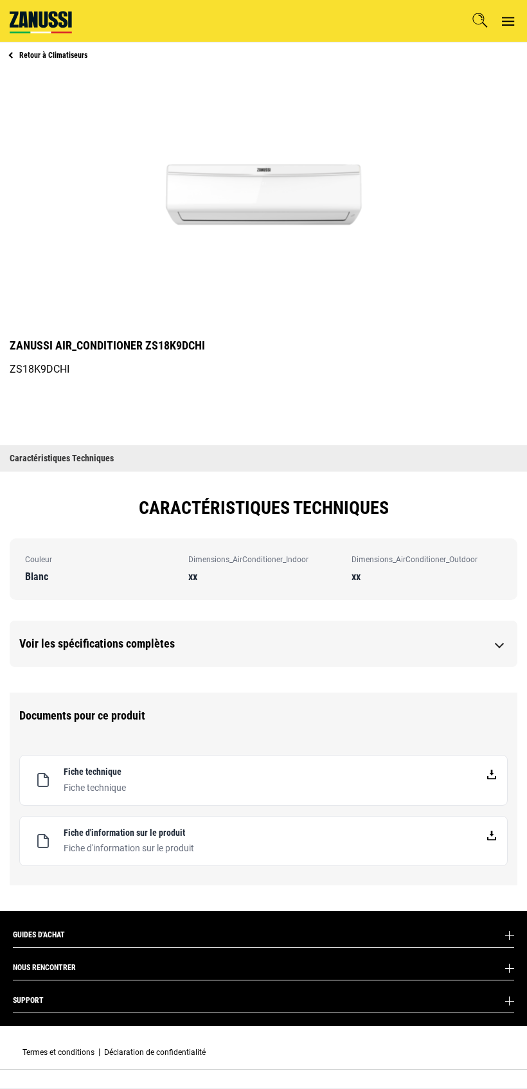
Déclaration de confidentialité (155, 1052)
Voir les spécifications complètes (97, 643)
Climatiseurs (53, 55)
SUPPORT (28, 1000)
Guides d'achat (39, 934)
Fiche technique (95, 788)
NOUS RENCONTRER (44, 967)
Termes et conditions (58, 1052)
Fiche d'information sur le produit (129, 848)
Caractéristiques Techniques (62, 458)
